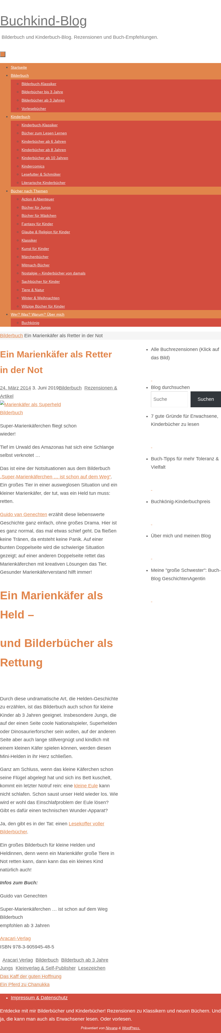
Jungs (6, 968)
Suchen (206, 399)
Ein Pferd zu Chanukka (25, 984)
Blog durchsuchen (170, 387)
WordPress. (131, 1028)
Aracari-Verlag (15, 938)
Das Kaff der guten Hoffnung (30, 976)
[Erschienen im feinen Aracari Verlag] (42, 412)
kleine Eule (86, 785)
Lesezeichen (91, 968)
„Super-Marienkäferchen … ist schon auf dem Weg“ (55, 476)
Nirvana (112, 1028)
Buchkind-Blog (43, 20)
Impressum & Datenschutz (39, 997)
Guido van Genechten (23, 514)
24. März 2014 (15, 388)
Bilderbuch (11, 335)
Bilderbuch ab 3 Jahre (84, 960)
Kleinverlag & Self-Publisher (45, 968)
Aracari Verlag (17, 960)
